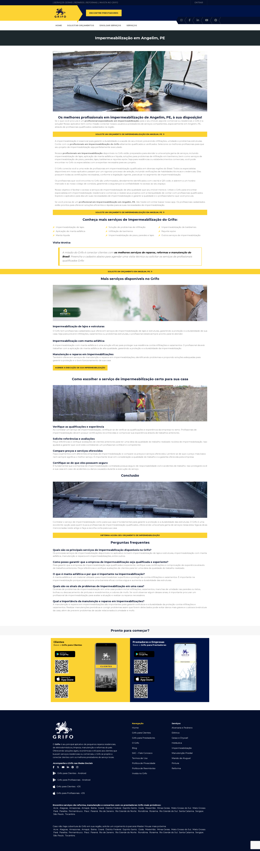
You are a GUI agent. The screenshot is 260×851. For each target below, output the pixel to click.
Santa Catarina (186, 811)
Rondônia (143, 811)
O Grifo (135, 743)
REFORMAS (92, 2)
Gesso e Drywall (180, 738)
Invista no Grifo (139, 773)
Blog (134, 748)
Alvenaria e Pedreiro (182, 727)
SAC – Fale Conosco (142, 753)
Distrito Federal (113, 808)
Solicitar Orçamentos (80, 25)
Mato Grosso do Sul (181, 808)
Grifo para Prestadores (143, 738)
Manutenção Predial (182, 753)
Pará (55, 811)
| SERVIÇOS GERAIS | (63, 2)
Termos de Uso (140, 758)
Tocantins (70, 814)
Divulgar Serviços (110, 25)
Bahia (94, 808)
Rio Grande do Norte (125, 811)
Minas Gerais (163, 808)
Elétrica (175, 732)
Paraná (94, 811)
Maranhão (150, 808)
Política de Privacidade (143, 763)
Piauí (86, 811)
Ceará (101, 808)
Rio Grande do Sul (168, 811)
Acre (55, 808)
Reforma (176, 768)
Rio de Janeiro (106, 811)
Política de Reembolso (143, 768)
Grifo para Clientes (141, 732)
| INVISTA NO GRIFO (108, 2)
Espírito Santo (130, 808)
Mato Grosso (199, 808)
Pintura (175, 763)
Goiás (141, 808)
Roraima (153, 811)
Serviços (131, 25)
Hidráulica (177, 743)
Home (59, 25)
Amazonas (74, 808)
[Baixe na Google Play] (65, 651)
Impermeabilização (182, 748)
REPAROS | (79, 2)
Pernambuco (76, 811)
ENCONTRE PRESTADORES (103, 13)
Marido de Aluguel (181, 758)
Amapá (85, 808)
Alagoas (64, 808)
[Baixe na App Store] (65, 676)
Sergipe (199, 811)
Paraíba (63, 811)
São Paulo (58, 814)
